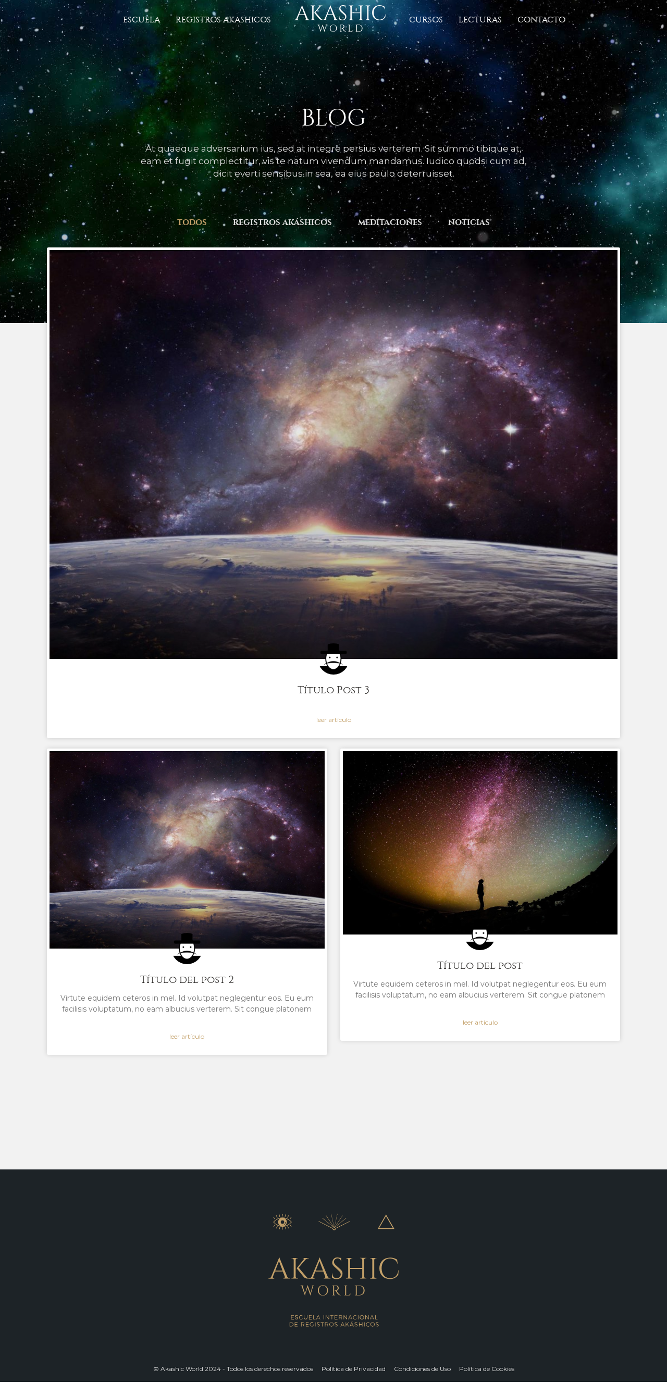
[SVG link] (340, 18)
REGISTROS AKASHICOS (223, 19)
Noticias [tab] (469, 222)
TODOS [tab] (192, 222)
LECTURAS (480, 19)
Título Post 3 (333, 690)
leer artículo (333, 720)
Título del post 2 (187, 980)
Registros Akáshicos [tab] (282, 222)
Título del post (480, 965)
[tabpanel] (333, 661)
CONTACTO (541, 19)
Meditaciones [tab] (390, 222)
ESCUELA (141, 19)
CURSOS (426, 19)
